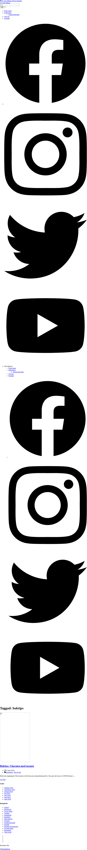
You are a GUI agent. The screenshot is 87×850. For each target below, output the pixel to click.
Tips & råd (17, 772)
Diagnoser (7, 809)
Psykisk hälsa (8, 828)
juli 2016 (7, 793)
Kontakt (7, 18)
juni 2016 (7, 795)
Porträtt (6, 825)
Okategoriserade (13, 15)
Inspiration (9, 772)
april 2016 (7, 799)
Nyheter (7, 821)
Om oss (6, 16)
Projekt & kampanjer (11, 826)
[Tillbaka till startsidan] (5, 3)
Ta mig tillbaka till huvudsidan (12, 1)
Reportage (7, 830)
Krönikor (7, 817)
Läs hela (3, 779)
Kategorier (7, 13)
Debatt (6, 807)
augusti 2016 (8, 791)
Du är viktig (8, 811)
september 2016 (9, 790)
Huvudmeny (8, 366)
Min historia (8, 819)
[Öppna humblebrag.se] (5, 849)
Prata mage (8, 11)
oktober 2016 (8, 788)
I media (6, 813)
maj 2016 (7, 797)
